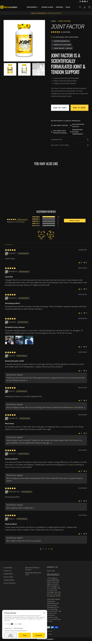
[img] (10, 250)
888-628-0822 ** (53, 574)
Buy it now (79, 108)
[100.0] (50, 234)
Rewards (59, 7)
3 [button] (46, 549)
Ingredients (56, 139)
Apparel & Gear (47, 7)
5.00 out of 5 (22, 219)
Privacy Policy (8, 577)
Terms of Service (9, 583)
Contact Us (7, 571)
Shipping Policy (9, 580)
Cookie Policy (8, 574)
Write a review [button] (75, 220)
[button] (55, 32)
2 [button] (43, 549)
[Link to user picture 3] (29, 340)
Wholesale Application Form (33, 574)
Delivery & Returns (60, 145)
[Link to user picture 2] (19, 340)
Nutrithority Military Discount (32, 569)
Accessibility (8, 568)
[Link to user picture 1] (9, 340)
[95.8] (41, 234)
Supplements (32, 7)
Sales (68, 7)
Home (53, 21)
